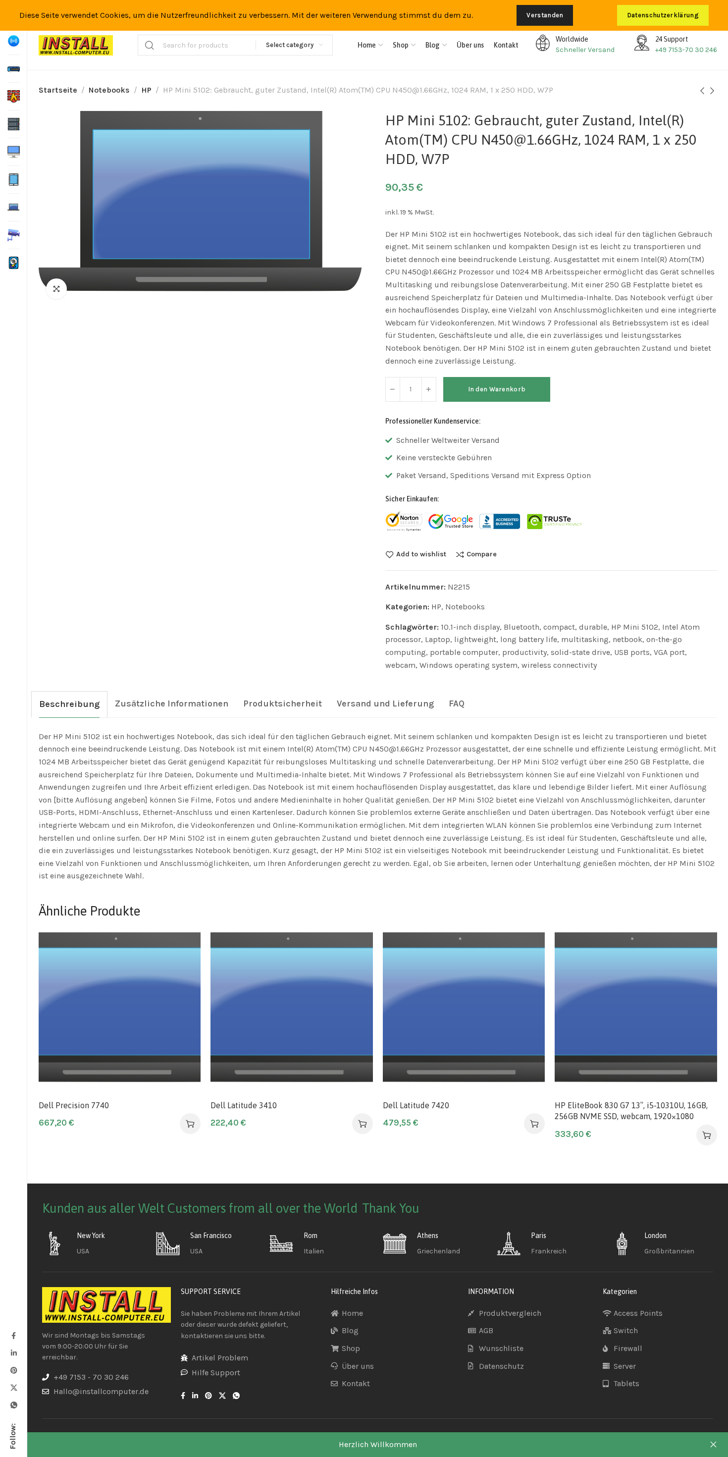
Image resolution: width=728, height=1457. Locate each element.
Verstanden (544, 15)
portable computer (464, 652)
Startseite (58, 90)
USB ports (632, 652)
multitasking (585, 639)
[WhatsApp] (13, 1405)
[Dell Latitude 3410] (291, 1013)
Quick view (182, 999)
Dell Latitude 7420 (416, 1105)
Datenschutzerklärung (663, 15)
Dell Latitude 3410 (243, 1105)
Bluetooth (521, 627)
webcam (400, 665)
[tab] (69, 704)
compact (559, 627)
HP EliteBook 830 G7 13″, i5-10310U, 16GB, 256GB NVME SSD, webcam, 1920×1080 (631, 1111)
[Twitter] (13, 1387)
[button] (190, 1123)
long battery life (528, 639)
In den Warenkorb (497, 389)
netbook (627, 639)
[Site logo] (76, 45)
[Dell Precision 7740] (120, 1013)
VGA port (669, 652)
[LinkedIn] (13, 1353)
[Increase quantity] (428, 389)
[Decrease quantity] (392, 389)
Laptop (437, 639)
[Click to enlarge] (56, 288)
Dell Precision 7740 (74, 1105)
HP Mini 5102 (634, 627)
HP (146, 90)
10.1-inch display (470, 627)
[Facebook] (13, 1335)
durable (593, 627)
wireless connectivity (559, 665)
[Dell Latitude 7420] (464, 1013)
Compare (482, 554)
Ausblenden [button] (713, 1444)
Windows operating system (468, 665)
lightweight (475, 639)
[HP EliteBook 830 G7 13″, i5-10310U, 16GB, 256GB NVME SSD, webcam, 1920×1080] (636, 1013)
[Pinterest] (13, 1370)
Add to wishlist (421, 554)
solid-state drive (580, 652)
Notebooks (109, 90)
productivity (524, 652)
